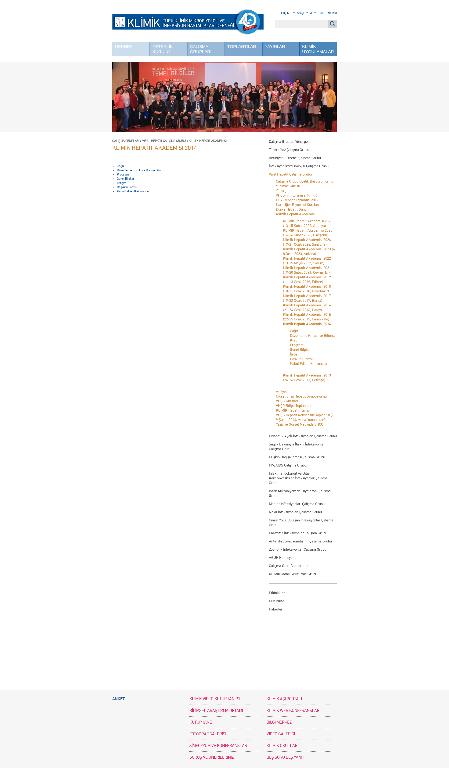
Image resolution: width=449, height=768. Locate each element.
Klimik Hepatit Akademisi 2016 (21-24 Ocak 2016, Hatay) (307, 307)
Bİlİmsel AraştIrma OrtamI (216, 710)
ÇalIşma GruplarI (200, 49)
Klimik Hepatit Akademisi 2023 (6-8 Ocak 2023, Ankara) (309, 251)
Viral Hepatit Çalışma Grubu (290, 174)
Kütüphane (200, 722)
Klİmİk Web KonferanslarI (293, 710)
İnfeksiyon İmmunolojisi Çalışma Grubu (299, 166)
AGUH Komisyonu (282, 557)
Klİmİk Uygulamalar (318, 49)
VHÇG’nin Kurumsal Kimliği (297, 195)
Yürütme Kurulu (288, 186)
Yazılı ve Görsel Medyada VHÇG (299, 424)
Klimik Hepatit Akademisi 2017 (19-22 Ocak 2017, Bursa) (307, 298)
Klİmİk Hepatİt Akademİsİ (208, 141)
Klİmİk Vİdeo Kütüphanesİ (214, 698)
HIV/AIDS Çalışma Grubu (288, 465)
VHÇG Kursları (287, 401)
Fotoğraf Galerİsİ (207, 734)
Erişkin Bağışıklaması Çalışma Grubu (297, 457)
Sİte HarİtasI (328, 13)
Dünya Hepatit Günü (291, 209)
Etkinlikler (277, 593)
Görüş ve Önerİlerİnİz (211, 757)
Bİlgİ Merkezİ (280, 722)
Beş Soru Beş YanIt (285, 757)
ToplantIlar (241, 46)
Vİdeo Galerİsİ (281, 734)
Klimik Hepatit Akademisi (295, 214)
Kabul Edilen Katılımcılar (309, 363)
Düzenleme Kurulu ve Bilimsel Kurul (140, 170)
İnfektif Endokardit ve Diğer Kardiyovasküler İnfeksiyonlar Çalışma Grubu (298, 478)
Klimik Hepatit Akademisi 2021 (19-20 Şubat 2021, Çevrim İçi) (307, 270)
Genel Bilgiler (300, 349)
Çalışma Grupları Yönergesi (289, 141)
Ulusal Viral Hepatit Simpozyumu (301, 396)
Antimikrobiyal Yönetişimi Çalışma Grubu (300, 541)
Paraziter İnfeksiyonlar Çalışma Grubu (298, 533)
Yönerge (282, 190)
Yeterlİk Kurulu (162, 49)
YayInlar (275, 46)
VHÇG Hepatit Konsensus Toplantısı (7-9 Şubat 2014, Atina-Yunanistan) (305, 417)
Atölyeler (283, 391)
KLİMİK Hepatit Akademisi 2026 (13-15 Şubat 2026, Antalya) (307, 223)
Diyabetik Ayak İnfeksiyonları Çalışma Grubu (303, 436)
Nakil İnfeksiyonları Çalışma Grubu (295, 512)
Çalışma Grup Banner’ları (288, 565)
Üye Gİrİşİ (298, 13)
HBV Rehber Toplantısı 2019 (297, 200)
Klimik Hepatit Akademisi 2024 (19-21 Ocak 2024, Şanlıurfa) (307, 242)
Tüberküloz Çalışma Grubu (289, 149)
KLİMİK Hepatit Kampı (293, 410)
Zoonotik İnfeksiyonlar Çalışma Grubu (297, 549)
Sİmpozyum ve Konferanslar (218, 745)
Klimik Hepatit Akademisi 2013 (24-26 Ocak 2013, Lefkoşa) (307, 377)
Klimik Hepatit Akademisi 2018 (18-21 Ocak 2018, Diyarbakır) (307, 288)
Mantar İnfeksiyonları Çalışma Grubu (297, 504)
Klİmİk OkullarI (282, 745)
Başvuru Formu (302, 359)
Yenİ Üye (311, 13)
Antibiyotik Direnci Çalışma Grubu (295, 158)
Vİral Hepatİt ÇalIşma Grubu (164, 141)
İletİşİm (284, 13)
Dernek (124, 46)
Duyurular (276, 601)
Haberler (275, 609)
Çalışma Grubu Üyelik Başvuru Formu (304, 181)
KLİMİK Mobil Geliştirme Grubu (293, 574)
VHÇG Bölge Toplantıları (294, 405)
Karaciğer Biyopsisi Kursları (297, 204)
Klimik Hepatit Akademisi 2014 (307, 324)
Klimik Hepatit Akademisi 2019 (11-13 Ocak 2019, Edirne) (307, 279)
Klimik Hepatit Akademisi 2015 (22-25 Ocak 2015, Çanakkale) (307, 316)
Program (297, 345)
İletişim (295, 354)
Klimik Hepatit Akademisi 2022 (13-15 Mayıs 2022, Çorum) (307, 260)
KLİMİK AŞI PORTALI (284, 698)
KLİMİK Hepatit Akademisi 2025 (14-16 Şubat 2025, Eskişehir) (307, 232)
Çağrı (294, 331)
